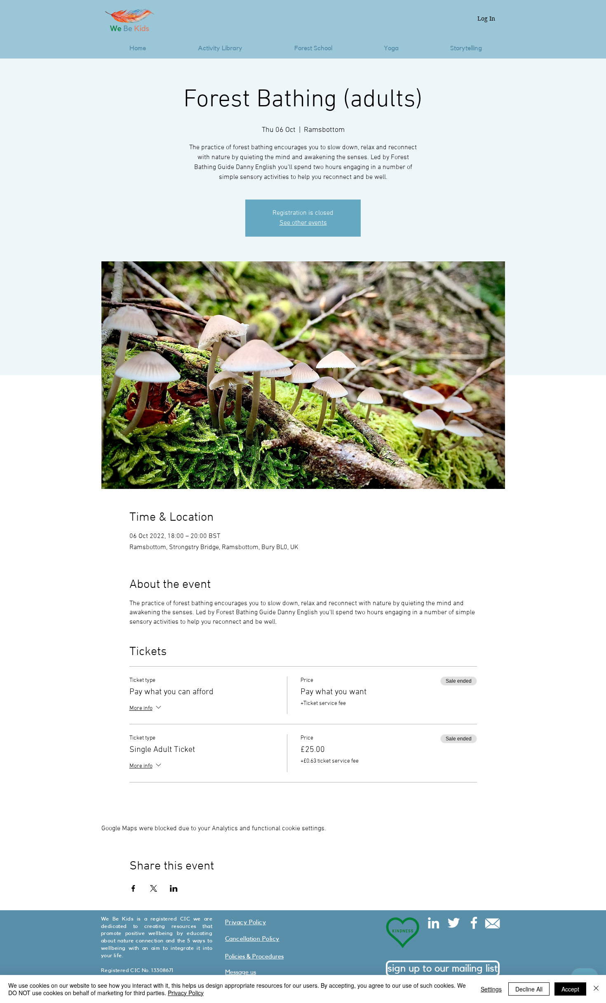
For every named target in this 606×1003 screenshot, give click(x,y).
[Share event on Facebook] (133, 888)
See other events (303, 223)
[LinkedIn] (433, 923)
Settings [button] (491, 989)
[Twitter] (454, 923)
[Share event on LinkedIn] (174, 888)
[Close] (596, 989)
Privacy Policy (186, 993)
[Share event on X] (153, 888)
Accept (570, 989)
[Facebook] (474, 923)
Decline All (529, 989)
